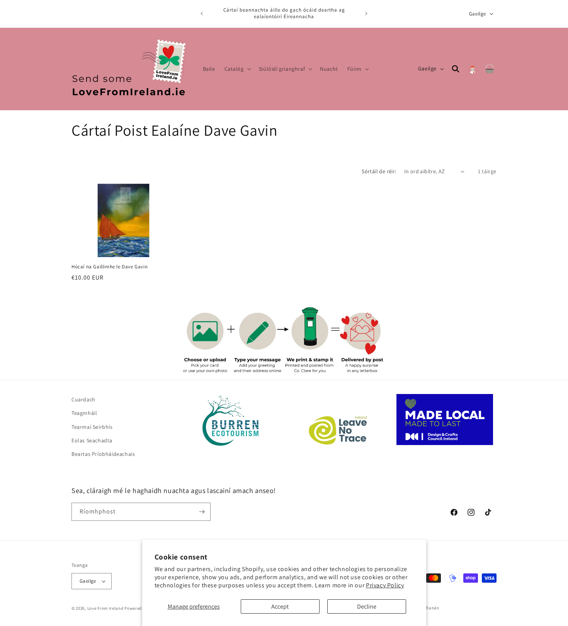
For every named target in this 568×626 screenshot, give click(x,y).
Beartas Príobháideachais (103, 453)
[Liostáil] (201, 512)
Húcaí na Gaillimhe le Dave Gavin (109, 266)
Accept (280, 606)
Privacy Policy (385, 585)
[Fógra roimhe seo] (201, 13)
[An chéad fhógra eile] (366, 13)
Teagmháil (84, 412)
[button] (237, 69)
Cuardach (83, 399)
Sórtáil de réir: (379, 171)
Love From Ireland (105, 608)
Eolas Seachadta (91, 440)
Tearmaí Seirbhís (92, 426)
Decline (366, 606)
